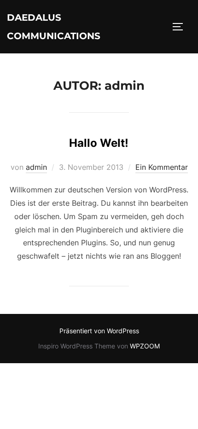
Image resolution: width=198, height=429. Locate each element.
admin (36, 167)
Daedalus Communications (53, 26)
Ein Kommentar (161, 167)
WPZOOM (145, 346)
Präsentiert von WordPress (99, 331)
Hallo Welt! (98, 143)
